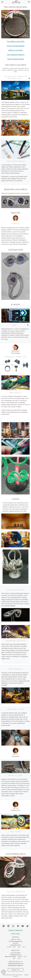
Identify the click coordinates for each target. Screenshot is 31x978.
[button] (2, 24)
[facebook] (3, 926)
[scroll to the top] (3, 972)
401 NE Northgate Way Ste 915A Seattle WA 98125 (15, 943)
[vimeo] (18, 926)
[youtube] (22, 926)
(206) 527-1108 (15, 939)
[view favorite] (29, 2)
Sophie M (15, 223)
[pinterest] (13, 926)
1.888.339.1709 (13, 961)
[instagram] (8, 926)
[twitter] (27, 926)
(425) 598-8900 (15, 953)
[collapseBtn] (2, 2)
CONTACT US (16, 970)
